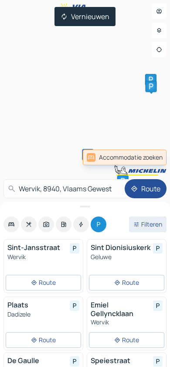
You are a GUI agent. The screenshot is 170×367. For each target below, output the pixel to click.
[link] (125, 157)
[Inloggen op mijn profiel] (159, 11)
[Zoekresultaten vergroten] (85, 206)
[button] (150, 79)
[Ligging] (159, 49)
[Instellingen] (159, 30)
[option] (11, 224)
